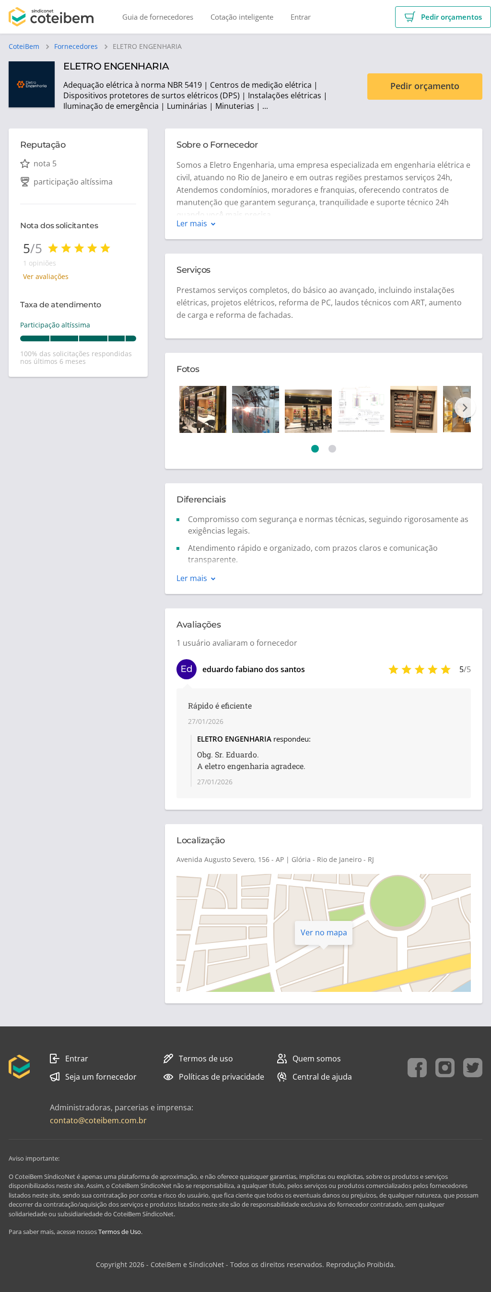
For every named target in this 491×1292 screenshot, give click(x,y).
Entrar (76, 1058)
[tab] (315, 448)
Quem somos (316, 1058)
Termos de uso (206, 1058)
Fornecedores (76, 46)
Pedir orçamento (424, 86)
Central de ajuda (322, 1076)
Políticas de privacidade (221, 1076)
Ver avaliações (46, 276)
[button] (443, 17)
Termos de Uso (119, 1231)
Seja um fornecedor (101, 1076)
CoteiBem (24, 46)
